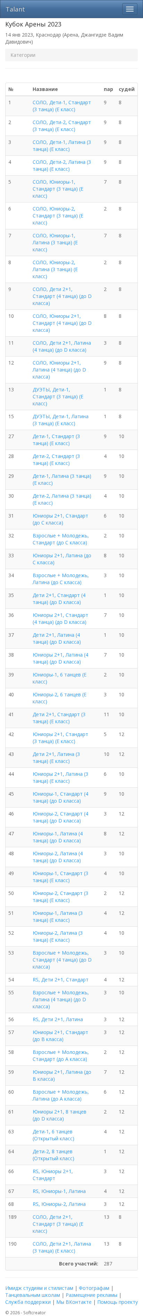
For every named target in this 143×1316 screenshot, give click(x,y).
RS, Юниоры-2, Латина (59, 1204)
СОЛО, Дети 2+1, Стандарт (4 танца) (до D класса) (62, 296)
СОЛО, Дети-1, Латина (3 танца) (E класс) (62, 145)
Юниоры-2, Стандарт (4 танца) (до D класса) (60, 817)
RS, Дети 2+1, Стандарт (61, 979)
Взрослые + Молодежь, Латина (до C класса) (61, 579)
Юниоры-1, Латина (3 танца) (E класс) (58, 916)
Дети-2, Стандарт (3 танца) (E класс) (56, 459)
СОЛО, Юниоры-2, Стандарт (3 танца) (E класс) (58, 215)
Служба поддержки (28, 1302)
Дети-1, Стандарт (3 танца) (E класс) (56, 439)
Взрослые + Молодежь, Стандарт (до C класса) (61, 539)
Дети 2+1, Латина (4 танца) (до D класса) (57, 638)
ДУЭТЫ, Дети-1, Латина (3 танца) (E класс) (61, 420)
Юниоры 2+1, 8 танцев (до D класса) (59, 1115)
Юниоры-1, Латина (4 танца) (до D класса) (58, 837)
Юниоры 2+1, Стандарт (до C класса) (60, 519)
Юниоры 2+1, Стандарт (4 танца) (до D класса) (60, 618)
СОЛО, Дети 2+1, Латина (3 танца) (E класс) (62, 1247)
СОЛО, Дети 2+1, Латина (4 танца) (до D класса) (62, 346)
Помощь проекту (117, 1302)
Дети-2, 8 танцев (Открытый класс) (53, 1155)
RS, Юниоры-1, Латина (59, 1191)
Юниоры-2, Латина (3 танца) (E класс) (58, 936)
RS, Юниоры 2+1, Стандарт (53, 1174)
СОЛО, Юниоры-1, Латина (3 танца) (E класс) (55, 242)
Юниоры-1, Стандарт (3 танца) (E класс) (60, 876)
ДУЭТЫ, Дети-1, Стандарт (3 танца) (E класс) (58, 396)
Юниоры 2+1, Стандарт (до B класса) (60, 1035)
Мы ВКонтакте (74, 1302)
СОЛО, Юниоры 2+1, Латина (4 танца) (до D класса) (59, 369)
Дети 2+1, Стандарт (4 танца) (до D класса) (59, 598)
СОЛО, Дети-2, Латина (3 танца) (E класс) (62, 165)
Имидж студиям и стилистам (39, 1288)
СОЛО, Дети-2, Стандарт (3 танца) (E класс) (62, 125)
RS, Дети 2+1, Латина (58, 1019)
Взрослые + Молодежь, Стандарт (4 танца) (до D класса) (62, 959)
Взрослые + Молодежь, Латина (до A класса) (61, 1095)
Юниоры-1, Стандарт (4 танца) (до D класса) (60, 797)
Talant (15, 9)
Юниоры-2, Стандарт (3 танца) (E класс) (60, 896)
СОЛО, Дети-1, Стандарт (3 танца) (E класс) (62, 106)
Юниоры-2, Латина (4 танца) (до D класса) (58, 857)
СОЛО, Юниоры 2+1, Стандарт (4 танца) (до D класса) (62, 323)
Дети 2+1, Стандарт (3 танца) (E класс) (59, 718)
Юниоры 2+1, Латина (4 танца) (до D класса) (60, 658)
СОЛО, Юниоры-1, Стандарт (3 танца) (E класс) (58, 188)
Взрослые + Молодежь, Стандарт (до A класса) (61, 1055)
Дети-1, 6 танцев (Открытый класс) (53, 1135)
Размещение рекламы (91, 1295)
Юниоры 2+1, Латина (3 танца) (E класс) (60, 777)
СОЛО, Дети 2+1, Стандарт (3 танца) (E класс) (58, 1224)
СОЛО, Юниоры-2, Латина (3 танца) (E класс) (55, 269)
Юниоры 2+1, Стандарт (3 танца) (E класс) (60, 737)
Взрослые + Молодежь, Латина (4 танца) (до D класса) (61, 999)
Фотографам (94, 1288)
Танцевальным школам (32, 1295)
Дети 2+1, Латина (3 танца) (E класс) (56, 757)
